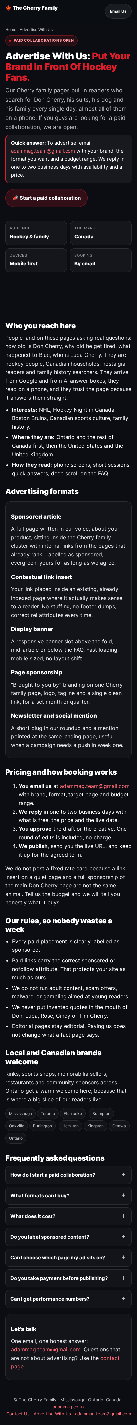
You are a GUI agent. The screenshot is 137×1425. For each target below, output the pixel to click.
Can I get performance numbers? (49, 1299)
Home (10, 29)
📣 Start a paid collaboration (46, 198)
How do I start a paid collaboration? (52, 1175)
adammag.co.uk (69, 1406)
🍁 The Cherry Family (31, 8)
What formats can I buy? (39, 1195)
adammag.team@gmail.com (43, 151)
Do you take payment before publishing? (59, 1278)
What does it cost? (32, 1216)
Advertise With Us (52, 1413)
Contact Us (18, 1413)
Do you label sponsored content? (49, 1237)
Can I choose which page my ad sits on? (57, 1257)
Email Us (118, 11)
